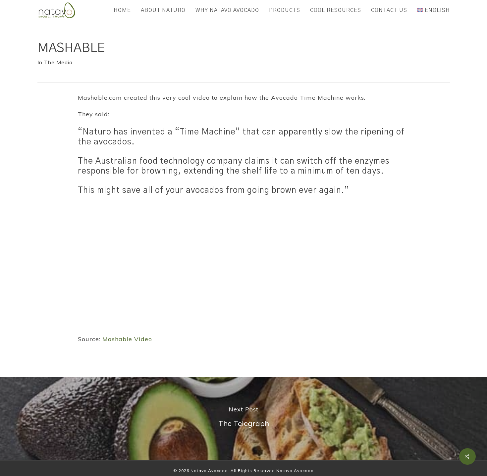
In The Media (55, 62)
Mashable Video (127, 339)
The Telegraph (243, 418)
